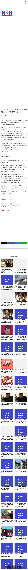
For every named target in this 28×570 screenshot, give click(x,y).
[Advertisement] (14, 33)
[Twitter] (4, 243)
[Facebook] (10, 243)
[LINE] (24, 243)
